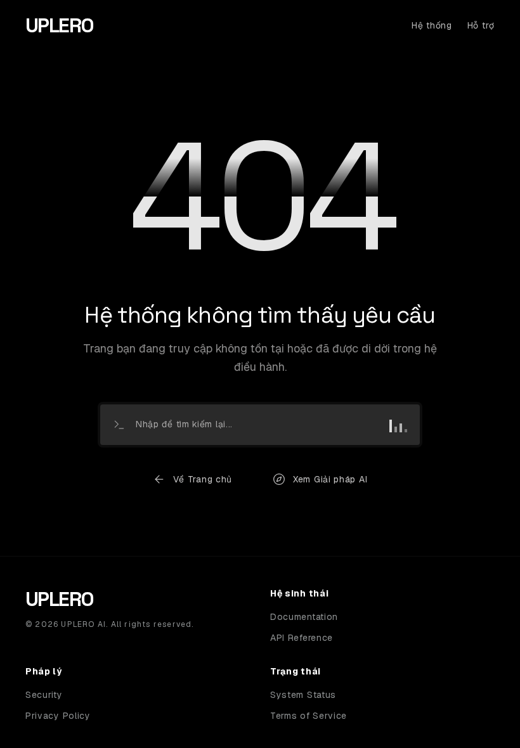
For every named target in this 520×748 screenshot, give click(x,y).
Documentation (304, 616)
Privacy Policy (58, 715)
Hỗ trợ (481, 25)
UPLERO (59, 25)
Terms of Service (308, 715)
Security (44, 694)
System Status (303, 694)
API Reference (301, 637)
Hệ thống (432, 25)
